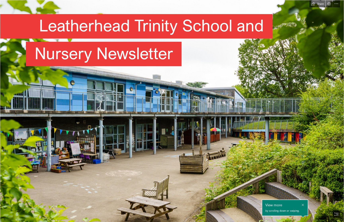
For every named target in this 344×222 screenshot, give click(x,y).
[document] (172, 111)
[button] (317, 3)
